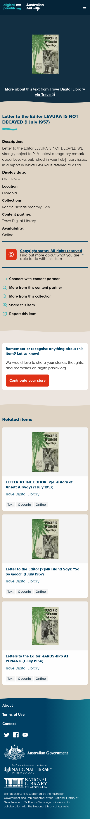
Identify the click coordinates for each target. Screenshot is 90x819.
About (7, 705)
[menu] (84, 7)
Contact (9, 723)
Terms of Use (13, 714)
